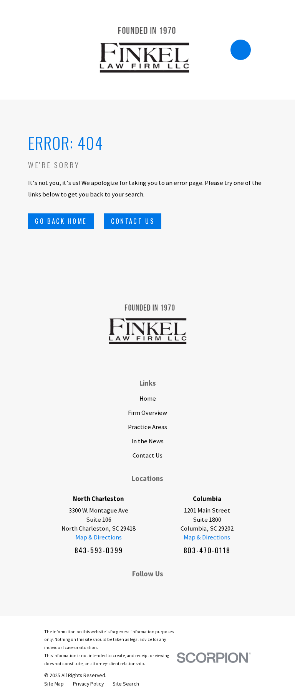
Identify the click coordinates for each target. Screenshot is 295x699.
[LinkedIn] (128, 589)
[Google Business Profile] (185, 589)
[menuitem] (54, 683)
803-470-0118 (207, 550)
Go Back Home (61, 221)
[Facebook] (109, 589)
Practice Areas (147, 427)
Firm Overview (147, 413)
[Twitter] (166, 589)
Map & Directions (98, 537)
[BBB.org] (147, 589)
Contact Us (132, 221)
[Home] (144, 50)
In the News (147, 441)
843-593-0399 (99, 550)
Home (147, 398)
